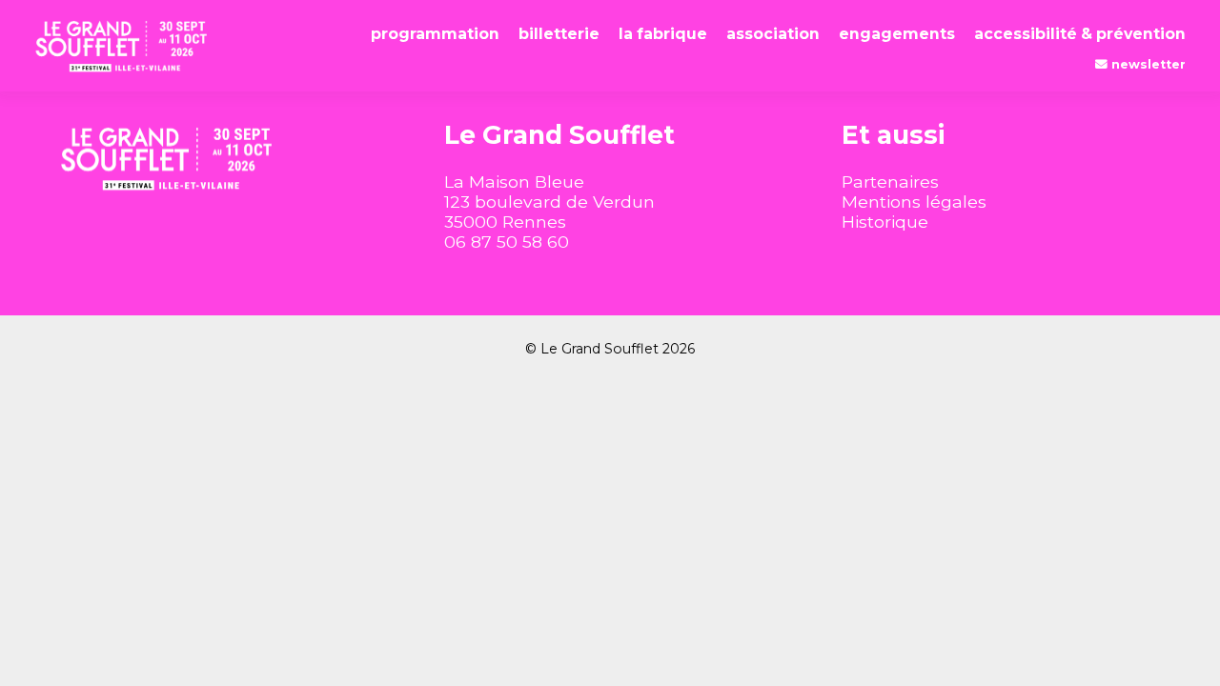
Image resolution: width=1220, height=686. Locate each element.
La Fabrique (663, 34)
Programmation (435, 34)
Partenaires (890, 182)
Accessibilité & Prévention (1080, 34)
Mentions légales (914, 202)
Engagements (897, 34)
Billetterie (559, 34)
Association (773, 34)
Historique (885, 222)
